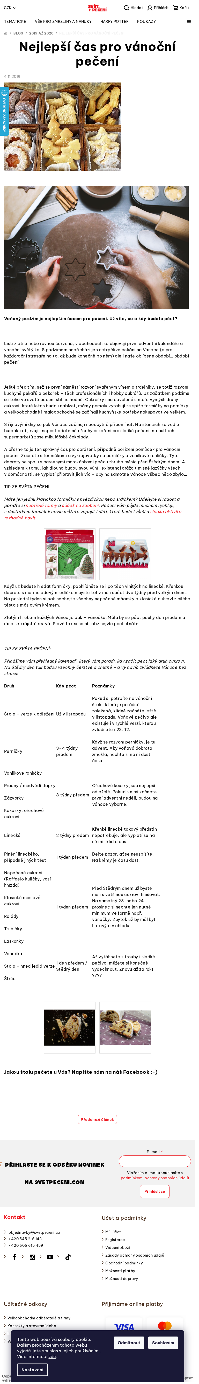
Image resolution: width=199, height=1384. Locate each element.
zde (52, 1356)
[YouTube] (50, 1257)
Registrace (115, 1239)
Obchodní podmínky (124, 1263)
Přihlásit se (154, 1191)
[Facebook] (14, 1257)
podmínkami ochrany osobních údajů (155, 1178)
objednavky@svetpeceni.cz (34, 1232)
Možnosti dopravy (121, 1278)
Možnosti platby (120, 1271)
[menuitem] (15, 21)
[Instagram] (32, 1257)
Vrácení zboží (117, 1247)
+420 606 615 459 (26, 1245)
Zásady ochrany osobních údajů (134, 1255)
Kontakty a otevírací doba (32, 1326)
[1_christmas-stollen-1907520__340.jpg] (125, 1018)
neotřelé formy (41, 505)
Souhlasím (163, 1342)
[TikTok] (68, 1257)
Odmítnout (129, 1342)
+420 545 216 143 (25, 1239)
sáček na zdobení (80, 505)
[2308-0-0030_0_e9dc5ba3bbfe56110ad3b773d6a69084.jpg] (125, 554)
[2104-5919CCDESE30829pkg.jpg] (69, 554)
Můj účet (113, 1232)
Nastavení (32, 1369)
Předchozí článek (97, 1119)
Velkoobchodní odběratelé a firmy (39, 1318)
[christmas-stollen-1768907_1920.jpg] (69, 1019)
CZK (8, 7)
